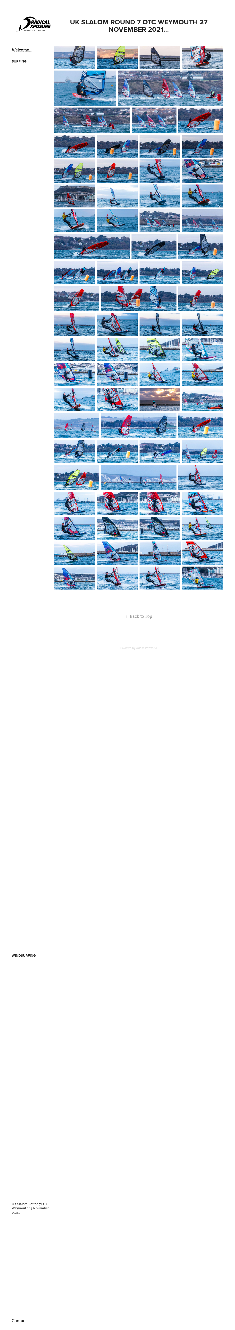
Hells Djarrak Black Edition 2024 (26, 520)
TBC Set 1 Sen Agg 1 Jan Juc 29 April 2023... (29, 727)
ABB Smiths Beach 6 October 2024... (27, 446)
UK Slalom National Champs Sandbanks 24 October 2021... (28, 1254)
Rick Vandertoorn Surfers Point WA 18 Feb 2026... (31, 998)
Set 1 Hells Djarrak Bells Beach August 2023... (29, 696)
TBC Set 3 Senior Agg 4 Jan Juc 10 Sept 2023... (31, 643)
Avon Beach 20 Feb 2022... (30, 1121)
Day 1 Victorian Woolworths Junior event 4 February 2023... (31, 902)
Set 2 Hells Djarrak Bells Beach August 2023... (29, 685)
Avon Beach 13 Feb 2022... (30, 1140)
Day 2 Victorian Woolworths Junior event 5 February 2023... (31, 887)
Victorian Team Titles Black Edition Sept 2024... (30, 478)
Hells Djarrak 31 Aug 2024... (31, 529)
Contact (19, 1320)
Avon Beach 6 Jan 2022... (29, 1166)
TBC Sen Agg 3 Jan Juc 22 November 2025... (30, 218)
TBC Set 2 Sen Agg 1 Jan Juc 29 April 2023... (29, 717)
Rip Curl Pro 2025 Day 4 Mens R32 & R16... (29, 288)
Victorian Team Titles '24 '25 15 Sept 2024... (30, 488)
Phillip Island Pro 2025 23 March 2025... (30, 372)
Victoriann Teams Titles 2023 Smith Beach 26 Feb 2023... (30, 828)
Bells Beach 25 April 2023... (31, 736)
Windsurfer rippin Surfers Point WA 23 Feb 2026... (31, 987)
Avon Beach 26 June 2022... (31, 1066)
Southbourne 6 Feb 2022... (30, 1147)
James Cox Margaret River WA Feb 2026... (31, 966)
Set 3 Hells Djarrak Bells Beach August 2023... (29, 674)
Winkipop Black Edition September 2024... (29, 457)
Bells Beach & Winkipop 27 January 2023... (31, 929)
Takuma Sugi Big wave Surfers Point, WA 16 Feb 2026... (29, 1021)
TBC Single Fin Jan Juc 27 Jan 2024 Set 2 (30, 611)
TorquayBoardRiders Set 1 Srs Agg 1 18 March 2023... (31, 801)
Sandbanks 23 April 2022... (31, 1083)
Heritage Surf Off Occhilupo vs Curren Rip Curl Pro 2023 (30, 746)
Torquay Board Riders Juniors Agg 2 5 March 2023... (28, 814)
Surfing (19, 61)
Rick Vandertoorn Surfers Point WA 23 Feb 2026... (31, 977)
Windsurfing (24, 955)
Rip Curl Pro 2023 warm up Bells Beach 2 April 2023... (32, 780)
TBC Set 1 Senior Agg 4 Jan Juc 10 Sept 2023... (31, 664)
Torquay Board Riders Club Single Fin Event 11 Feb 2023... (32, 873)
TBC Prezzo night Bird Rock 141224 (28, 425)
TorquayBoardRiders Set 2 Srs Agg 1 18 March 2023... (31, 791)
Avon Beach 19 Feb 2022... (30, 1127)
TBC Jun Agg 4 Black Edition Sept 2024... (27, 499)
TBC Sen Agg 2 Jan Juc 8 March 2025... (30, 383)
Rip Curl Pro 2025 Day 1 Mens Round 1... (29, 330)
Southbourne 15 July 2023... (32, 1038)
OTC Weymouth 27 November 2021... (26, 1221)
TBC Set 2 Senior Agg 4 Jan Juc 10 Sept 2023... (31, 653)
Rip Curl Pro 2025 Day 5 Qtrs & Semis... (29, 277)
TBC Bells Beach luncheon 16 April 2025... (31, 351)
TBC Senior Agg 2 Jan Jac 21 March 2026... (30, 140)
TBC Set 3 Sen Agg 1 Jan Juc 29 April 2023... (29, 706)
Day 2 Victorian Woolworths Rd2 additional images (25, 843)
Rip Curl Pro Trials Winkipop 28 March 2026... (31, 129)
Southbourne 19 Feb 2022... (31, 1134)
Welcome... (22, 50)
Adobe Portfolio (146, 648)
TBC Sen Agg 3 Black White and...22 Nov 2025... (30, 207)
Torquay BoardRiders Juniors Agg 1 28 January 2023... (30, 917)
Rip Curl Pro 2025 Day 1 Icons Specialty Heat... (29, 319)
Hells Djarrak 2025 (25, 258)
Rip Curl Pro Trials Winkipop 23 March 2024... (31, 600)
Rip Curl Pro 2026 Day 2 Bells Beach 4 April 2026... (30, 118)
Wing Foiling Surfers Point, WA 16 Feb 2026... (32, 1008)
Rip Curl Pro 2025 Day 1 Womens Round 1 (29, 340)
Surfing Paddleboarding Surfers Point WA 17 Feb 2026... (29, 173)
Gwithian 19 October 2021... (31, 1276)
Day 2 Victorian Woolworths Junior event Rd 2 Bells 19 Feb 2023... (31, 858)
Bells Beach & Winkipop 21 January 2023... (31, 940)
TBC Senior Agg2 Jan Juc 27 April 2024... (30, 558)
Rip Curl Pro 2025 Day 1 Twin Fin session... (29, 309)
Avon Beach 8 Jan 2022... (29, 1153)
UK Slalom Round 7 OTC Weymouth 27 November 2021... (30, 1208)
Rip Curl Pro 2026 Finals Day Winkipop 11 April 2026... (29, 106)
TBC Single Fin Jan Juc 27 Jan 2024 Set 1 (30, 622)
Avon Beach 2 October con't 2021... (28, 1295)
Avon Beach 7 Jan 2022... (29, 1159)
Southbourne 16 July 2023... (32, 1032)
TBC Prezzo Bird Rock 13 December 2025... (30, 197)
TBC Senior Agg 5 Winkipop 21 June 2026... (29, 72)
